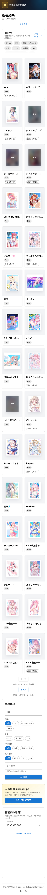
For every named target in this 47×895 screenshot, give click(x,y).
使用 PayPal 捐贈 (23, 833)
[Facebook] (21, 891)
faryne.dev (39, 887)
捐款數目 (10, 821)
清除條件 (23, 24)
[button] (8, 723)
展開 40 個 (36, 35)
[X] (26, 891)
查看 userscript (23, 800)
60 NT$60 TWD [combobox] (14, 825)
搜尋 (25, 777)
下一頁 (23, 690)
